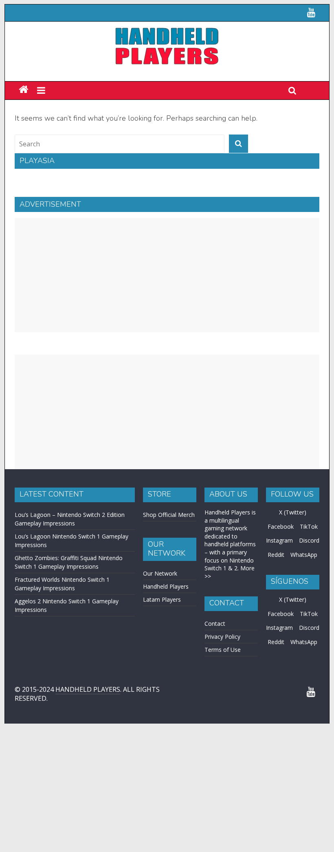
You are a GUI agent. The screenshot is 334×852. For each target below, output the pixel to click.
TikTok (309, 557)
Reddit (276, 585)
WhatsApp (303, 585)
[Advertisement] (167, 305)
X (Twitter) (292, 542)
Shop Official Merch (169, 545)
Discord (309, 570)
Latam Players (162, 629)
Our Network (160, 603)
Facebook (281, 557)
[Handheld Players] (23, 120)
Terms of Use (222, 680)
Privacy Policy (222, 667)
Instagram (279, 570)
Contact (214, 654)
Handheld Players (166, 616)
